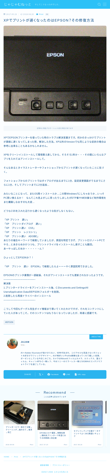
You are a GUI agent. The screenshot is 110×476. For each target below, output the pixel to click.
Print (41, 14)
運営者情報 (44, 465)
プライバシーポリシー (61, 465)
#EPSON (9, 322)
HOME (6, 457)
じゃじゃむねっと (18, 4)
